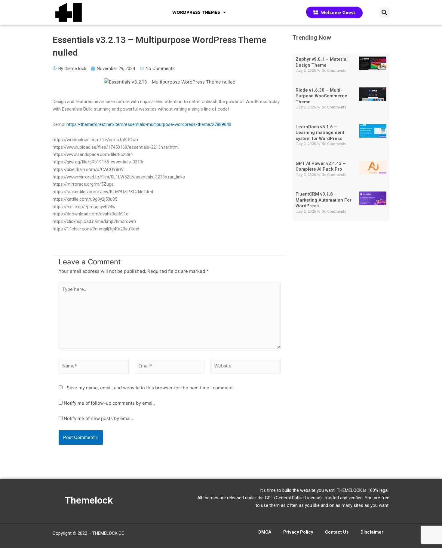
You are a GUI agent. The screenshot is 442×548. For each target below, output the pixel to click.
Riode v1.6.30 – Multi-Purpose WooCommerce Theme (321, 96)
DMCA (264, 532)
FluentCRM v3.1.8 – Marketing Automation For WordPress (323, 200)
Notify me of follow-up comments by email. (109, 403)
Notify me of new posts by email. (98, 418)
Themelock (89, 500)
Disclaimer (372, 532)
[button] (384, 12)
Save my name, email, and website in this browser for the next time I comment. (150, 388)
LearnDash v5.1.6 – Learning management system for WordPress (320, 132)
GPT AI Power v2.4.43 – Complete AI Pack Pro (321, 166)
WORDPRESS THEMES (196, 12)
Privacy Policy (298, 532)
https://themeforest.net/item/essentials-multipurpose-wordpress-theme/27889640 (148, 124)
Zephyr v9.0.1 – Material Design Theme (322, 62)
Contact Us (336, 532)
